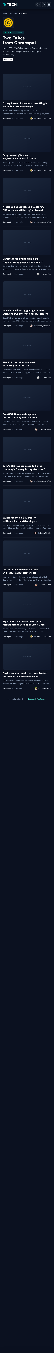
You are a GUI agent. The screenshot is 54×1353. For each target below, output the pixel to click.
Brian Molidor (45, 533)
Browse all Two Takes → (37, 699)
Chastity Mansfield (43, 222)
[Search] (44, 4)
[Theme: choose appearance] (38, 4)
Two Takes (13, 13)
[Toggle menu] (49, 4)
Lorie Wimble (46, 688)
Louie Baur (47, 274)
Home (5, 13)
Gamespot (7, 118)
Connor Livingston (43, 118)
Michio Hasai (46, 429)
